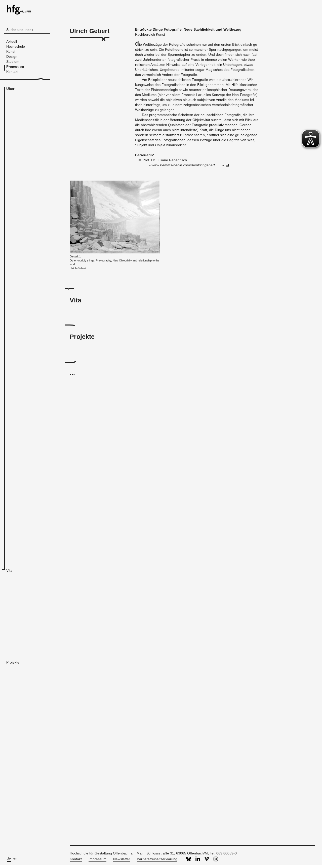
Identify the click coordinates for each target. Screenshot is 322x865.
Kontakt (76, 859)
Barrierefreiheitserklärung (157, 859)
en (15, 858)
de (9, 858)
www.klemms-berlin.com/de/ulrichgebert (183, 165)
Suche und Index (19, 30)
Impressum (97, 859)
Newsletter (121, 859)
